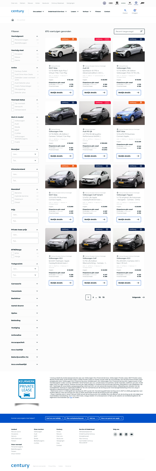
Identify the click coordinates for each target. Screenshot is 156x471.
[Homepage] (12, 20)
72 (100, 297)
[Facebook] (120, 434)
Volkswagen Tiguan (125, 195)
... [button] (96, 297)
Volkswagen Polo (124, 68)
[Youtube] (131, 434)
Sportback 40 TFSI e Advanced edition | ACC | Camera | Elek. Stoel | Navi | (94, 73)
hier (71, 397)
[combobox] (24, 174)
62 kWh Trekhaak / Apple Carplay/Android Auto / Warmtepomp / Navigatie (59, 263)
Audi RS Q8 (87, 131)
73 (103, 297)
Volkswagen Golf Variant (93, 195)
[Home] (17, 11)
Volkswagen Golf (89, 258)
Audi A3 (86, 68)
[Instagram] (115, 434)
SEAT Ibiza (53, 68)
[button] (138, 297)
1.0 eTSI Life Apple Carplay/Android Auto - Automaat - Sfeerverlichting (94, 200)
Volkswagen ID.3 (55, 258)
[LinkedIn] (126, 434)
